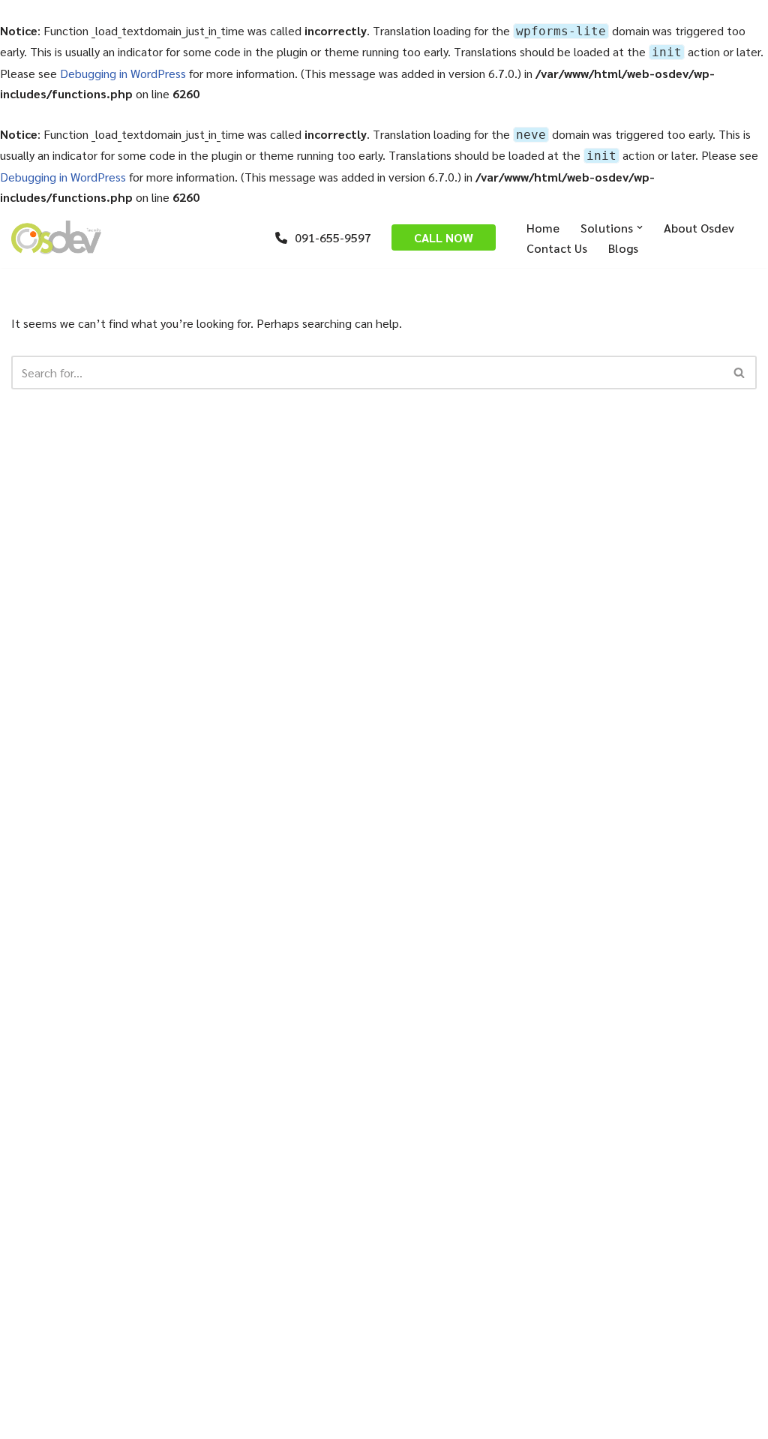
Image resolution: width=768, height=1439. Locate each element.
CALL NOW (443, 237)
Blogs (623, 248)
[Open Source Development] (56, 237)
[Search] (740, 372)
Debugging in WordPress (123, 73)
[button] (640, 227)
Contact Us (556, 248)
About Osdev (699, 228)
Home (543, 228)
